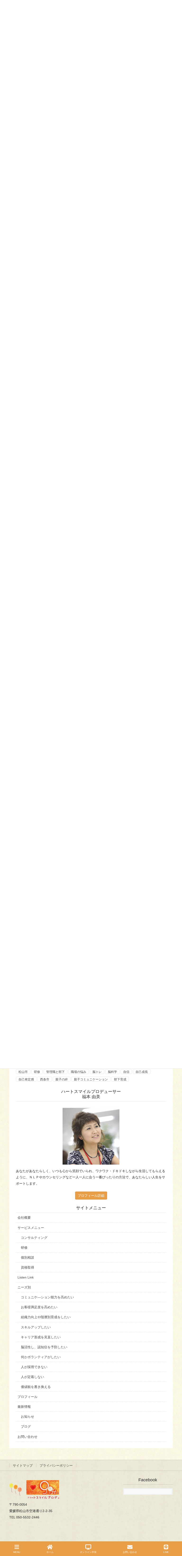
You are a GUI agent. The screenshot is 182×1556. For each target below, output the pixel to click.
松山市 (23, 1072)
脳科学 (112, 1072)
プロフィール (27, 1397)
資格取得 (27, 1267)
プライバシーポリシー (56, 1465)
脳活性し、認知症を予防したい (44, 1347)
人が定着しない (32, 1377)
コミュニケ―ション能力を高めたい (47, 1297)
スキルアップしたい (36, 1327)
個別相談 (27, 1257)
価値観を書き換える (36, 1387)
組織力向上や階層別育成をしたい (46, 1317)
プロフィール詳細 (91, 1195)
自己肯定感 (26, 1079)
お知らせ (27, 1416)
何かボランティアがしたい (41, 1357)
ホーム (50, 1552)
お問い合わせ (27, 1437)
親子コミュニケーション (91, 1079)
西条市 (44, 1079)
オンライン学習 (88, 1552)
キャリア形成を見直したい (41, 1337)
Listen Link (26, 1277)
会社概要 (24, 1217)
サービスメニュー (31, 1228)
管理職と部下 (55, 1072)
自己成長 (142, 1072)
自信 (126, 1072)
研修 (37, 1072)
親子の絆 (61, 1079)
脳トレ (97, 1072)
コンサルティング (34, 1238)
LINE (166, 1552)
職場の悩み (78, 1072)
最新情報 (24, 1407)
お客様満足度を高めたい (39, 1307)
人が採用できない (34, 1367)
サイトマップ (23, 1465)
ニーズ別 (24, 1287)
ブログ (26, 1426)
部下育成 (120, 1079)
